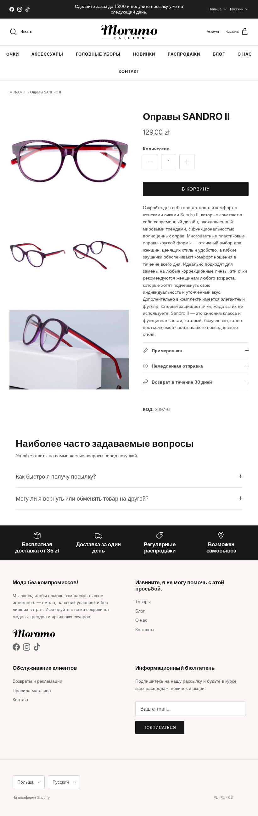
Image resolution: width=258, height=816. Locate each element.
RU (223, 797)
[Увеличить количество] (186, 161)
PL (216, 797)
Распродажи (184, 54)
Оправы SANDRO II (45, 92)
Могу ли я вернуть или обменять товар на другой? (82, 498)
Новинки (144, 54)
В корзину (196, 189)
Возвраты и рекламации (37, 681)
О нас (245, 54)
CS (230, 797)
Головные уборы (98, 54)
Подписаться (159, 727)
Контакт (129, 71)
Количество (156, 148)
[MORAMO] (129, 32)
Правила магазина (32, 690)
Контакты (144, 629)
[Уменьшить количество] (150, 161)
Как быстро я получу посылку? (56, 476)
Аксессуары (47, 54)
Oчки (12, 54)
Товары (143, 601)
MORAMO (17, 92)
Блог (219, 54)
